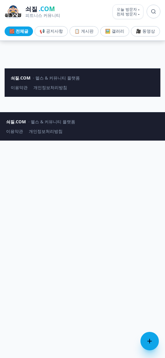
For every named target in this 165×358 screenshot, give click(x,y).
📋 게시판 (84, 31)
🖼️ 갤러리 (114, 31)
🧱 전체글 (18, 31)
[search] (153, 11)
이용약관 (19, 87)
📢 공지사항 (51, 31)
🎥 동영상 (145, 31)
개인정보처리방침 (50, 87)
